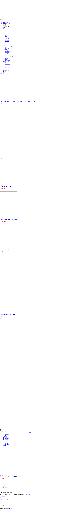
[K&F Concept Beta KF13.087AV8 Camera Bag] (14, 218)
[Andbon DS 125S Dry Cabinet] (14, 248)
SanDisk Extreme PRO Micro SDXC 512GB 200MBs (10, 156)
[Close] (0, 497)
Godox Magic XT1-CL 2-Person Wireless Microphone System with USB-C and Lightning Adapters (18, 101)
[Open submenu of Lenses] (5, 39)
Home (30, 432)
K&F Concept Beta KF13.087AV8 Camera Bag (9, 219)
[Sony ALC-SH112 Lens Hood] (14, 185)
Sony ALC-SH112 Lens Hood (6, 186)
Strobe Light (4, 475)
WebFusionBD (28, 494)
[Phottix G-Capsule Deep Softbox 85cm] (32, 313)
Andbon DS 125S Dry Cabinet (6, 249)
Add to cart (2, 480)
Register (4, 28)
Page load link (2, 496)
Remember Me (6, 26)
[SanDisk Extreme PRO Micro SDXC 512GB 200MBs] (27, 155)
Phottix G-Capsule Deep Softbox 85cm (8, 314)
